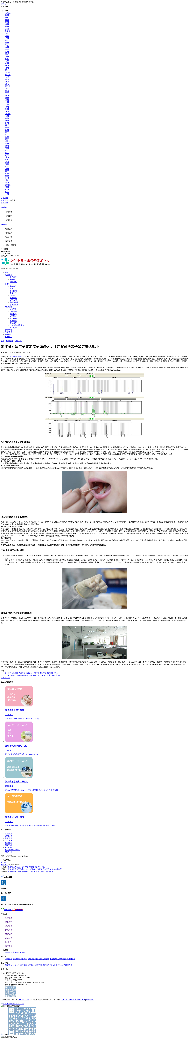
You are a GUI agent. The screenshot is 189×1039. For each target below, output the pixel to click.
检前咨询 (4, 207)
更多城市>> (5, 198)
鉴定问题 (13, 309)
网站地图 (81, 1000)
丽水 (7, 70)
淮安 (7, 33)
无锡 (7, 20)
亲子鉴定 (13, 277)
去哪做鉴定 (14, 302)
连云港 (7, 31)
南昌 (7, 118)
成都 (7, 137)
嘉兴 (7, 54)
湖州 (7, 56)
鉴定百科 (13, 318)
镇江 (7, 40)
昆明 (7, 189)
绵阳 (7, 148)
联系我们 (8, 334)
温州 (7, 52)
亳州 (7, 107)
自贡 (7, 139)
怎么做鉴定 (14, 305)
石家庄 (7, 13)
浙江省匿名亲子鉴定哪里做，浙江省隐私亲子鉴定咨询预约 (30, 871)
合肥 (7, 77)
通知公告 (13, 311)
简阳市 (7, 185)
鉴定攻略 (8, 307)
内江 (7, 155)
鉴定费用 (13, 298)
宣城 (7, 111)
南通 (7, 29)
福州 (7, 116)
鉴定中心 (8, 337)
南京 (7, 17)
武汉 (7, 125)
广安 (7, 166)
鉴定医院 (13, 300)
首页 (2, 200)
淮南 (7, 84)
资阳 (7, 176)
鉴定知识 (13, 316)
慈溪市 (7, 75)
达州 (7, 169)
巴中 (7, 173)
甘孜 (7, 180)
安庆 (7, 93)
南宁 (7, 132)
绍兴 (7, 59)
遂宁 (7, 153)
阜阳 (7, 100)
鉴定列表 (13, 327)
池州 (7, 109)
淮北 (7, 88)
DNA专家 (13, 323)
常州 (7, 24)
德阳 (7, 146)
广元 (7, 150)
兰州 (7, 194)
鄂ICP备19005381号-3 (69, 1000)
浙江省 (3, 4)
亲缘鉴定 (13, 279)
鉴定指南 (13, 314)
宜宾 (7, 164)
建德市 (7, 72)
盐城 (7, 36)
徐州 (7, 22)
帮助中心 (4, 224)
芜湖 (7, 79)
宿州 (7, 102)
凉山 (7, 182)
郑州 (7, 123)
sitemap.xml (90, 1000)
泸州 (7, 143)
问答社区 (8, 284)
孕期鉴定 (13, 286)
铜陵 (7, 91)
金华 (7, 61)
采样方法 (8, 330)
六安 (7, 104)
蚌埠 (7, 82)
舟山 (7, 66)
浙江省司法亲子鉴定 (17, 357)
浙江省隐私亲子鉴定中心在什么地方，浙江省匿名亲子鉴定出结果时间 (35, 869)
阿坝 (7, 178)
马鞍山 (7, 86)
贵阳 (7, 187)
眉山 (7, 162)
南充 (7, 160)
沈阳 (7, 15)
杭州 (7, 47)
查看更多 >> (5, 678)
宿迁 (7, 45)
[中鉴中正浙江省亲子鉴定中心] (25, 265)
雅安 (7, 171)
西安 (7, 192)
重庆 (7, 134)
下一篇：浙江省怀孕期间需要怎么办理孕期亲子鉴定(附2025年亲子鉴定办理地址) (32, 675)
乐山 (7, 157)
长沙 (7, 127)
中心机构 (13, 291)
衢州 (7, 63)
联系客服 (4, 203)
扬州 (7, 38)
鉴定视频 (13, 321)
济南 (7, 121)
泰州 (7, 43)
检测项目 (8, 275)
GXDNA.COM (23, 1000)
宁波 (7, 49)
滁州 (7, 98)
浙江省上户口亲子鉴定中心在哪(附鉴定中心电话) (27, 867)
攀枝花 (7, 141)
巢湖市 (7, 114)
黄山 (7, 95)
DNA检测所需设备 (17, 325)
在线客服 (4, 249)
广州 (7, 130)
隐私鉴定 (13, 289)
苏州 (7, 27)
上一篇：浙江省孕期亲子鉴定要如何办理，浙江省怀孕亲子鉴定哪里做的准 (30, 673)
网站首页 (8, 272)
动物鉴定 (13, 282)
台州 (7, 68)
